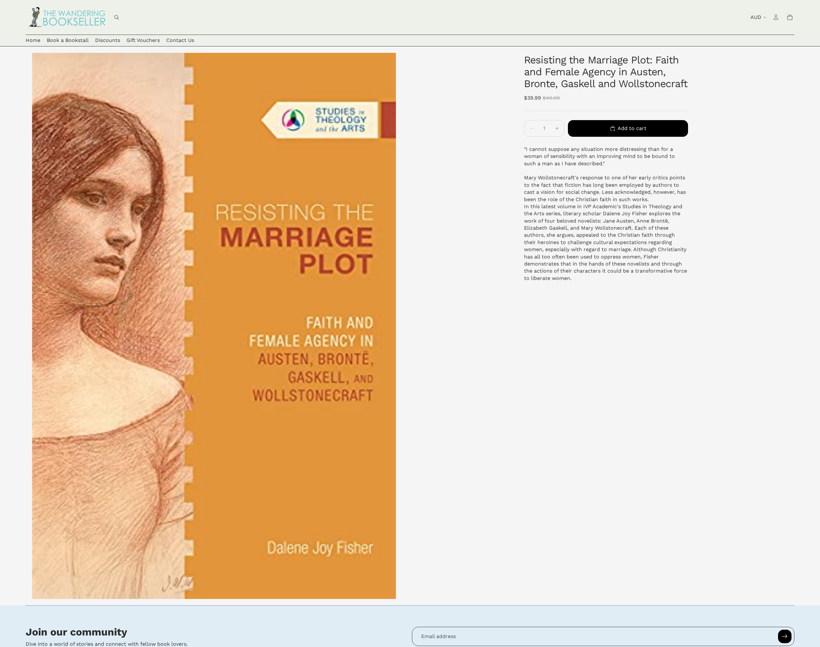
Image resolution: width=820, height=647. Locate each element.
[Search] (117, 17)
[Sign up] (784, 636)
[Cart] (790, 17)
